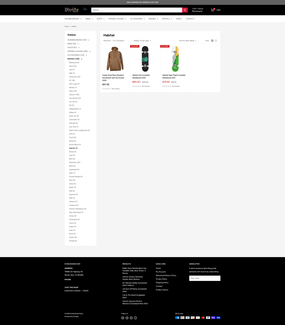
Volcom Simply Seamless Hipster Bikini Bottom (132, 278)
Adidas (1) (73, 87)
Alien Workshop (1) (76, 212)
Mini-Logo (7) (74, 84)
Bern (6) (72, 159)
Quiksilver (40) (74, 162)
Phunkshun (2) (74, 219)
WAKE (88, 19)
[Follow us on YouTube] (135, 317)
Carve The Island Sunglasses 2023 (133, 296)
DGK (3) (72, 198)
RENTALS (166, 19)
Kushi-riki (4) (74, 116)
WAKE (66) (72, 44)
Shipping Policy (162, 282)
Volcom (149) (74, 95)
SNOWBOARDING (72, 19)
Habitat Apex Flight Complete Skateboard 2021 (173, 76)
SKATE (99, 19)
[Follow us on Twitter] (127, 317)
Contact (159, 286)
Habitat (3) (73, 148)
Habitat (73, 26)
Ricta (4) (72, 234)
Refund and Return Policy (166, 275)
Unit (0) (72, 155)
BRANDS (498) (73, 59)
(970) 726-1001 (71, 283)
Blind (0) (72, 166)
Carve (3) (72, 223)
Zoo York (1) (73, 127)
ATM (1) (72, 134)
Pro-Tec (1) (73, 102)
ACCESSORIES (136, 19)
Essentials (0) (74, 170)
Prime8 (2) (73, 241)
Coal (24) (72, 137)
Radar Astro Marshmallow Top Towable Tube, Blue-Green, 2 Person (134, 270)
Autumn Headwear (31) (77, 209)
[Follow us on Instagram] (131, 317)
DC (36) (72, 80)
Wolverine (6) (74, 63)
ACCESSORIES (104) (76, 55)
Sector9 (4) (73, 194)
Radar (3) (72, 187)
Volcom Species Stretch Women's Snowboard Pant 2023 (135, 302)
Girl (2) (71, 105)
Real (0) (72, 191)
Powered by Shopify (72, 316)
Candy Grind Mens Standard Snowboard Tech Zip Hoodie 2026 (113, 77)
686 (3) (72, 73)
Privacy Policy (161, 279)
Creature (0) (73, 205)
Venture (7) (73, 202)
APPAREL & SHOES (116, 19)
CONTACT (190, 19)
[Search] (185, 10)
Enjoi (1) (72, 230)
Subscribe (197, 285)
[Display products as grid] (212, 41)
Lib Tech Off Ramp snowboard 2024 (134, 290)
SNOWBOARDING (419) (77, 40)
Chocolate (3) (74, 120)
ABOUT (179, 19)
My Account (161, 272)
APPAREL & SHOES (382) (77, 51)
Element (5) (73, 123)
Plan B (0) (72, 66)
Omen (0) (72, 216)
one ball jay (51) (75, 98)
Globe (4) (72, 112)
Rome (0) (72, 141)
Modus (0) (73, 237)
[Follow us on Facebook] (122, 317)
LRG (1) (71, 70)
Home (67, 26)
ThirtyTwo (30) (74, 77)
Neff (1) (72, 173)
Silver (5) (72, 184)
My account (197, 11)
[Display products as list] (216, 41)
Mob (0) (72, 180)
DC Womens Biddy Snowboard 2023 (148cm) (134, 284)
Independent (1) (75, 109)
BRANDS (152, 19)
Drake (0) (72, 227)
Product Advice (162, 290)
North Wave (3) (75, 145)
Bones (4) (72, 152)
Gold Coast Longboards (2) (79, 130)
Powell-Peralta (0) (76, 177)
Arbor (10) (73, 91)
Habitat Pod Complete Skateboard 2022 (141, 76)
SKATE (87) (72, 47)
